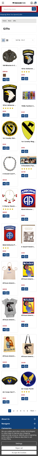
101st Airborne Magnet (10, 105)
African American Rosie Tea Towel (10, 356)
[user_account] (31, 3)
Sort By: (18, 40)
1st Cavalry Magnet (28, 141)
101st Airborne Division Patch (28, 69)
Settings (19, 443)
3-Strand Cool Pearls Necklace (10, 174)
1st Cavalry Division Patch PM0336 (10, 138)
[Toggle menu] (3, 3)
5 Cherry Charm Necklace (10, 206)
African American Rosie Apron (10, 283)
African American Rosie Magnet (28, 279)
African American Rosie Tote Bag (28, 356)
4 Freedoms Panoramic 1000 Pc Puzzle (28, 166)
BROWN (4, 75)
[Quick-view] (4, 79)
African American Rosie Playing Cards (28, 315)
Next (33, 411)
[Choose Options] (7, 79)
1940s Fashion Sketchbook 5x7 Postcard (28, 106)
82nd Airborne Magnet (28, 209)
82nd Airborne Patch (10, 245)
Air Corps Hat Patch (10, 392)
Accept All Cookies (19, 452)
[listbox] (28, 40)
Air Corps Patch (27, 389)
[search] (34, 9)
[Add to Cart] (26, 78)
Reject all (19, 448)
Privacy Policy (6, 439)
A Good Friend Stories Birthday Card (28, 247)
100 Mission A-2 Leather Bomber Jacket (10, 65)
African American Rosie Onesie (10, 320)
